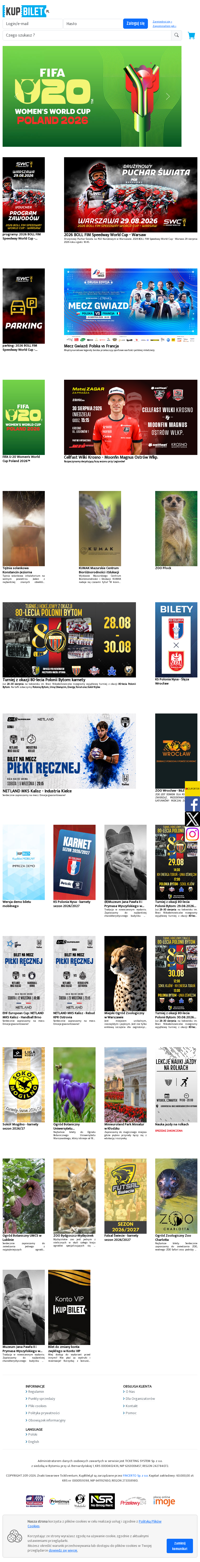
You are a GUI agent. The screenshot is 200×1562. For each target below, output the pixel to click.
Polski (32, 1434)
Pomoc (131, 1413)
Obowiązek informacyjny (46, 1420)
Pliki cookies (37, 1406)
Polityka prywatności (44, 1413)
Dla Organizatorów (140, 1399)
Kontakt (132, 1406)
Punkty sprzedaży (41, 1399)
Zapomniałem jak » (164, 26)
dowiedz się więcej (63, 1550)
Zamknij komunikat (180, 1546)
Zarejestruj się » (162, 21)
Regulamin (36, 1391)
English (33, 1441)
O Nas (130, 1391)
